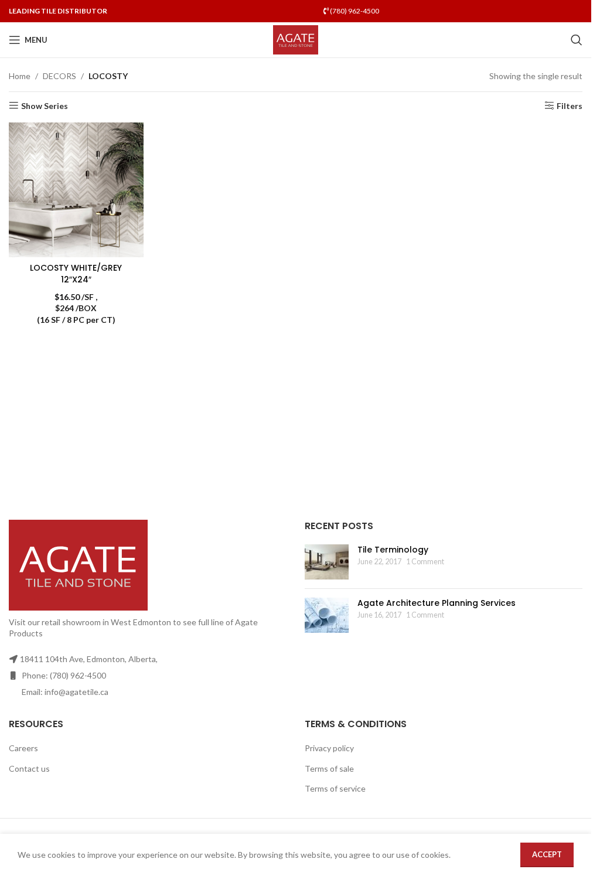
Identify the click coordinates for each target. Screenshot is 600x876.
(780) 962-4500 (354, 10)
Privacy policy (329, 748)
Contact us (29, 768)
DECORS (59, 76)
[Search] (576, 40)
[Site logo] (295, 39)
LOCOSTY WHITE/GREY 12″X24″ (76, 273)
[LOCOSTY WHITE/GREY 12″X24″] (76, 189)
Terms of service (335, 788)
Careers (23, 748)
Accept (547, 854)
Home (19, 76)
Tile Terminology (392, 549)
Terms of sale (329, 768)
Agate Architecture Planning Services (436, 603)
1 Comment (425, 561)
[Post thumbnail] (327, 562)
